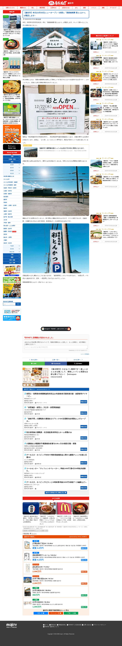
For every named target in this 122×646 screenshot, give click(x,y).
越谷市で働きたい (29, 389)
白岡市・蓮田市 (8, 193)
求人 (33, 7)
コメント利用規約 (85, 354)
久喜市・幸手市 (8, 191)
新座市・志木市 (8, 228)
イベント (93, 7)
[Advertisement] (104, 22)
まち (76, 7)
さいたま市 (6, 179)
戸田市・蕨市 (7, 222)
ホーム (46, 624)
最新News (23, 7)
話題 (84, 7)
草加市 (5, 202)
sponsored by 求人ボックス (43, 389)
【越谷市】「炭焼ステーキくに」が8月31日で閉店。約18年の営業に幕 (11, 52)
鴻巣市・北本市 (8, 211)
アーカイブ (113, 7)
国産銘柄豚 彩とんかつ (34, 530)
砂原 (47, 530)
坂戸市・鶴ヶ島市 (8, 217)
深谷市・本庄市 (8, 243)
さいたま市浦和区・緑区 (10, 185)
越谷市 (71, 3)
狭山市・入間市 (8, 237)
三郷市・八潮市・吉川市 (10, 205)
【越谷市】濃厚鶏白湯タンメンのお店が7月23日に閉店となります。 (62, 148)
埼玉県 (39, 19)
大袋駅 (42, 530)
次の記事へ (77, 360)
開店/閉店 (42, 7)
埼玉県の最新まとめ (9, 176)
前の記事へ (34, 360)
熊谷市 (5, 208)
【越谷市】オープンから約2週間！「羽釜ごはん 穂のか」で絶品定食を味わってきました (111, 178)
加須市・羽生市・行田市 (10, 188)
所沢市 (5, 234)
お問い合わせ (87, 624)
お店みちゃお (65, 7)
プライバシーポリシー (100, 624)
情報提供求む (62, 624)
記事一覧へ (55, 360)
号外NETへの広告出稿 (75, 624)
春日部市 (6, 196)
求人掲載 (25, 25)
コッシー (34, 533)
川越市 (5, 240)
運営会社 (53, 624)
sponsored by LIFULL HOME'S (78, 536)
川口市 (5, 220)
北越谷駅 (25, 530)
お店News (53, 7)
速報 (103, 7)
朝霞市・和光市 (10, 231)
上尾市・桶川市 (8, 214)
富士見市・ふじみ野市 (9, 225)
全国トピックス (10, 7)
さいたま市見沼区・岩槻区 (11, 182)
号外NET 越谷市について (52, 626)
